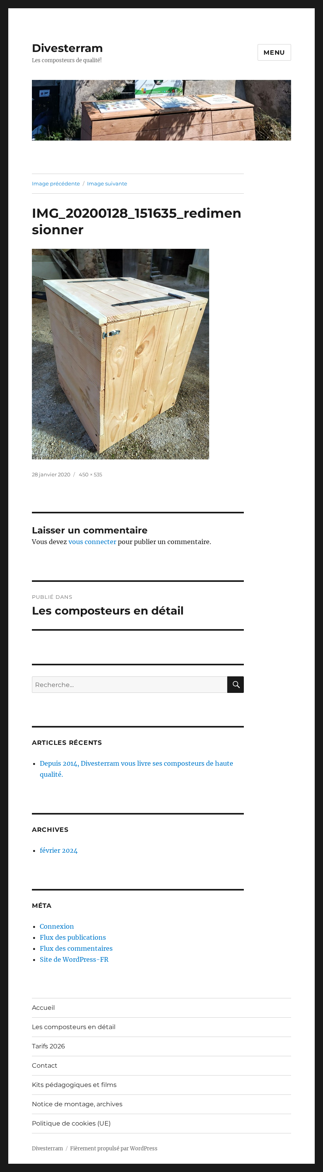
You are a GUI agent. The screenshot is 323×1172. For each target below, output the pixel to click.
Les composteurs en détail (73, 1027)
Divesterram (67, 48)
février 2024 (59, 850)
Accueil (43, 1007)
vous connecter (92, 542)
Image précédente (56, 183)
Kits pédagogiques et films (74, 1085)
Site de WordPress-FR (74, 959)
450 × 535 (90, 474)
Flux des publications (73, 937)
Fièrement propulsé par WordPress (114, 1148)
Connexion (57, 926)
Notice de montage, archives (77, 1104)
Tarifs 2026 (48, 1046)
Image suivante (107, 183)
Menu (274, 52)
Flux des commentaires (76, 948)
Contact (45, 1065)
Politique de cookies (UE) (71, 1123)
